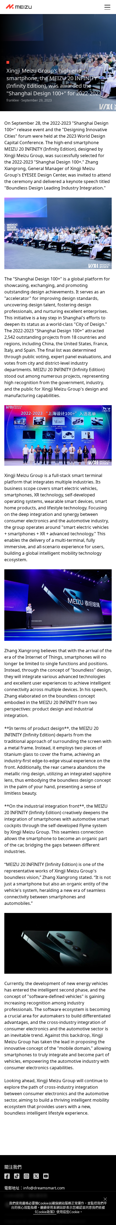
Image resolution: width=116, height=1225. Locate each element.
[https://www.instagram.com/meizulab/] (26, 1176)
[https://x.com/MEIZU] (36, 1176)
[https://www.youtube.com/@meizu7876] (46, 1176)
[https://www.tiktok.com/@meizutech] (16, 1176)
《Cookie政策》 (44, 1212)
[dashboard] (19, 7)
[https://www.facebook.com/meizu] (7, 1176)
